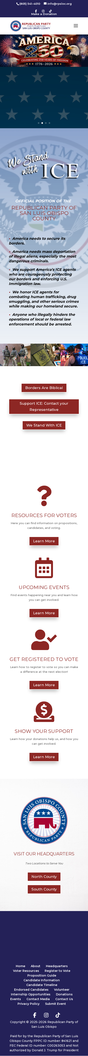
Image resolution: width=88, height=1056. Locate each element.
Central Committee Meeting (44, 84)
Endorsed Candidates (31, 990)
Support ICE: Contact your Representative (44, 406)
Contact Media (38, 999)
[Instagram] (43, 11)
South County (44, 889)
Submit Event (55, 1004)
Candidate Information (41, 980)
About (35, 966)
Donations (64, 994)
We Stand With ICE (44, 425)
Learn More (44, 115)
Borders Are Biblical (44, 388)
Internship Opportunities (30, 994)
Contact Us (64, 999)
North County (44, 876)
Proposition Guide (41, 975)
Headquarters (57, 966)
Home (20, 966)
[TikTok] (50, 11)
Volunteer (61, 990)
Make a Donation (44, 14)
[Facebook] (36, 11)
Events (15, 999)
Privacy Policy (29, 1004)
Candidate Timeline (41, 985)
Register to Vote (57, 971)
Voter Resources (26, 971)
